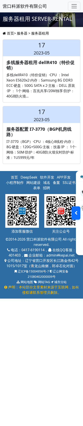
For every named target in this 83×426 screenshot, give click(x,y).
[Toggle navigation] (74, 6)
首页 (10, 33)
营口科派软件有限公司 (25, 6)
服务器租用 (40, 33)
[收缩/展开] (75, 213)
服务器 (22, 33)
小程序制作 (15, 182)
